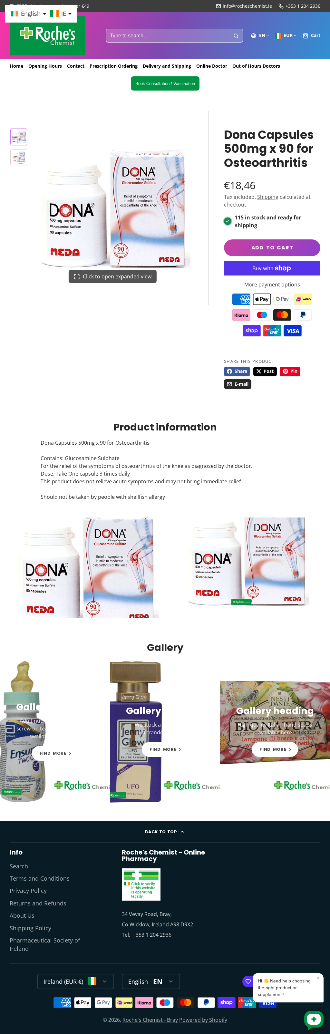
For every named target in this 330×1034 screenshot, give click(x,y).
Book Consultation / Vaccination (165, 83)
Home (16, 66)
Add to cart (272, 247)
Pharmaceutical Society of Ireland (45, 944)
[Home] (47, 35)
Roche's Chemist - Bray (150, 1019)
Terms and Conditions (40, 878)
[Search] (236, 36)
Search (19, 866)
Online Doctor (211, 66)
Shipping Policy (30, 928)
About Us (22, 915)
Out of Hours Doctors (256, 66)
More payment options (272, 284)
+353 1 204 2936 (303, 6)
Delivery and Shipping (167, 66)
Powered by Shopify (203, 1019)
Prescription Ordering (114, 66)
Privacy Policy (28, 890)
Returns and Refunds (38, 903)
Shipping (267, 196)
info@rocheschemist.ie (247, 6)
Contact (75, 66)
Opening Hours (45, 66)
